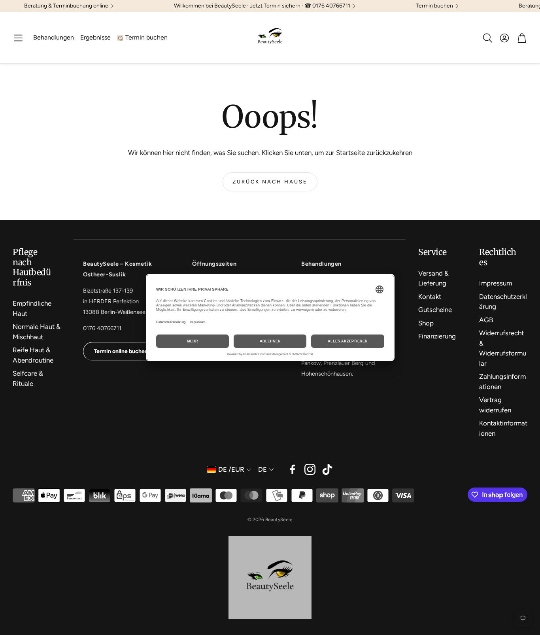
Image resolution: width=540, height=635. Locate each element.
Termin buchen (434, 6)
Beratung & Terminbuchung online (66, 6)
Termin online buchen (121, 351)
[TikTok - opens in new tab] (327, 469)
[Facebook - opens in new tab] (292, 469)
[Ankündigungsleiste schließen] (532, 6)
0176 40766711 (102, 328)
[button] (18, 38)
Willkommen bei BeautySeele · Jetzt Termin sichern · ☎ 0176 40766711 (262, 6)
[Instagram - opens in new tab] (309, 469)
